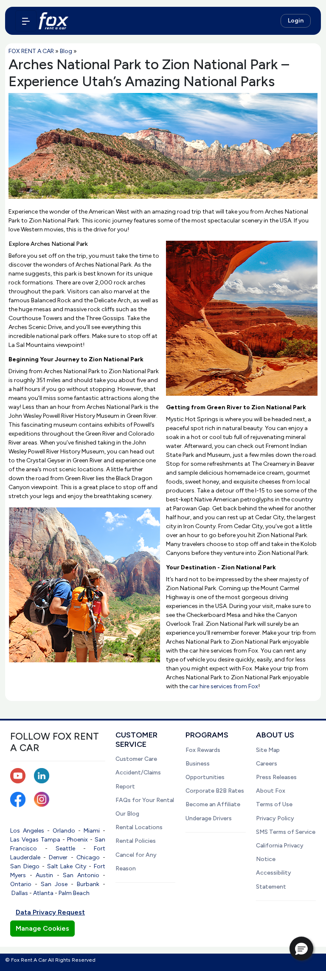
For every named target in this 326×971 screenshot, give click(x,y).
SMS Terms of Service (285, 832)
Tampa (50, 839)
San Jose (54, 884)
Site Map (268, 750)
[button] (301, 948)
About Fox (270, 790)
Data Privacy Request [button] (50, 912)
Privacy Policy (275, 818)
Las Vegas (24, 839)
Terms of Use (274, 804)
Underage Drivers (208, 818)
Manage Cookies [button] (42, 928)
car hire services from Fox (223, 686)
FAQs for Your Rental (144, 800)
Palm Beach (74, 893)
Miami (92, 830)
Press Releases (276, 777)
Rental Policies (135, 840)
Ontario (20, 884)
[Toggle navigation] (26, 20)
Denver (58, 857)
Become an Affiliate (212, 804)
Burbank (88, 884)
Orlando (64, 830)
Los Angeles (27, 830)
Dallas (19, 893)
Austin (44, 875)
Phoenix (77, 839)
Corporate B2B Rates (214, 790)
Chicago (88, 857)
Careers (266, 763)
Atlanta (43, 893)
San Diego (24, 866)
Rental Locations (139, 827)
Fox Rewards (202, 750)
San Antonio (81, 875)
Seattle (65, 848)
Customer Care (136, 759)
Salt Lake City (67, 866)
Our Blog (127, 813)
